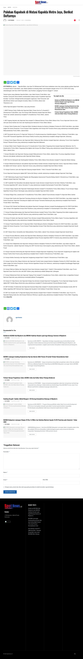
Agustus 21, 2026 (15, 359)
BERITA (9, 7)
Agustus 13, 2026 (15, 424)
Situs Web (45, 480)
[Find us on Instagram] (77, 654)
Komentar (6, 452)
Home (4, 7)
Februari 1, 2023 (20, 20)
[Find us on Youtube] (79, 654)
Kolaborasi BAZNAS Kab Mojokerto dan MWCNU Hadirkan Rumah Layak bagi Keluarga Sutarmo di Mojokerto (67, 101)
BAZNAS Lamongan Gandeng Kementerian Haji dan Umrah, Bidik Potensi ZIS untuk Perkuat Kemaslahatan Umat (67, 107)
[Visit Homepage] (41, 2)
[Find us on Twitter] (75, 654)
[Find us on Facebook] (72, 654)
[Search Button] (79, 2)
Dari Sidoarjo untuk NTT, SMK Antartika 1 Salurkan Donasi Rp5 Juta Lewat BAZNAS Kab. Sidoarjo (34, 531)
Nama (5, 472)
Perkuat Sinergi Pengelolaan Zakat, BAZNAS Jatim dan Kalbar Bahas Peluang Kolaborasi (66, 113)
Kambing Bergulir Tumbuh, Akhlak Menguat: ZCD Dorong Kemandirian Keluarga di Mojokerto (30, 399)
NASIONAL (15, 7)
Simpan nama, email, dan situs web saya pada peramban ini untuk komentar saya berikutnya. (29, 487)
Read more (32, 348)
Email (5, 480)
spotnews (11, 20)
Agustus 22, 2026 (15, 338)
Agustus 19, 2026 (15, 380)
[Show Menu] (4, 2)
